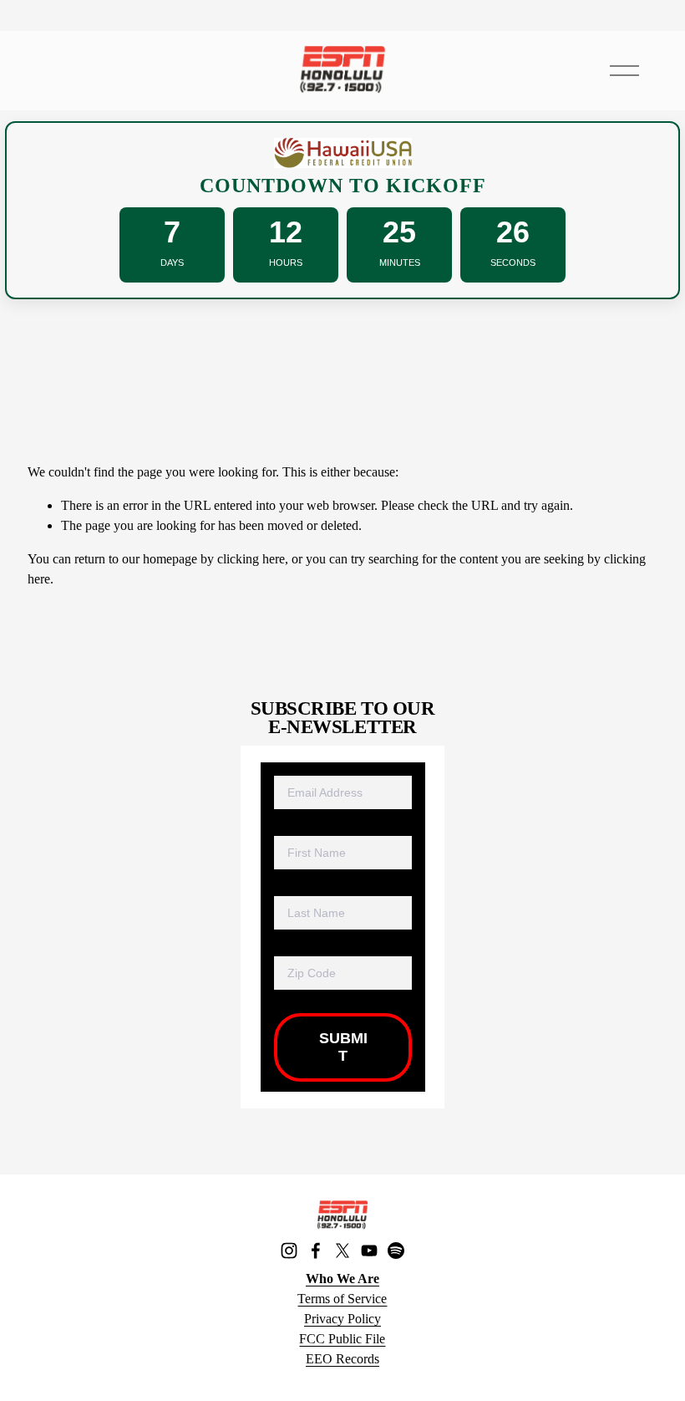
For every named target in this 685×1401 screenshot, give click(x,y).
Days (172, 262)
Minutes (399, 262)
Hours (285, 262)
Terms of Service (342, 1298)
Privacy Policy (342, 1319)
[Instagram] (289, 1250)
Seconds (512, 262)
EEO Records (342, 1359)
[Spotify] (396, 1250)
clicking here (251, 559)
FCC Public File (342, 1339)
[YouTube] (369, 1250)
